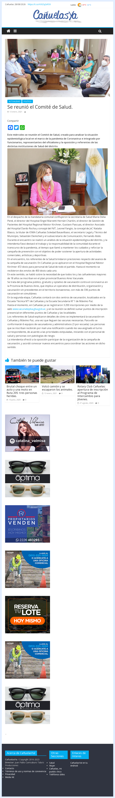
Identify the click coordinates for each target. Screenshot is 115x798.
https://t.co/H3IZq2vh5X (39, 4)
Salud (52, 762)
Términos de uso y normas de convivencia (25, 771)
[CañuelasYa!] (57, 11)
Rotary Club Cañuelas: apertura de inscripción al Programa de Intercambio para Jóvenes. (92, 393)
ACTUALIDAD (14, 101)
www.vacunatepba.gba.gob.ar (29, 309)
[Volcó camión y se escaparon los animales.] (57, 367)
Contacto (9, 768)
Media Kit (9, 777)
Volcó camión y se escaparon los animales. (57, 388)
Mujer (52, 765)
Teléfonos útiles (57, 774)
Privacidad (10, 774)
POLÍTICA (27, 101)
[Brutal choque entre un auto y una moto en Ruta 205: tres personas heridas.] (22, 367)
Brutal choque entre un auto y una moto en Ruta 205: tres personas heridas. (22, 391)
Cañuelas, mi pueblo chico (55, 770)
